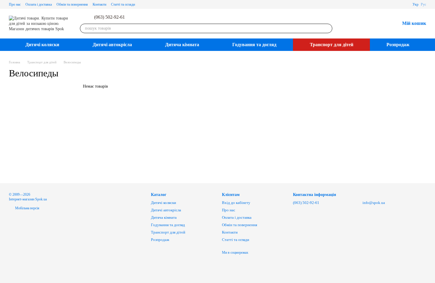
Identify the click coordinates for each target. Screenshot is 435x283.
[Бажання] (379, 23)
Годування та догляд (254, 44)
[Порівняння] (364, 23)
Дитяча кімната (182, 44)
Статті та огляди (123, 4)
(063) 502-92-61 (109, 17)
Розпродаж (398, 44)
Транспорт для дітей (331, 44)
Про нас (15, 4)
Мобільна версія (26, 208)
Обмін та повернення (72, 4)
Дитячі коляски (42, 44)
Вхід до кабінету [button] (236, 202)
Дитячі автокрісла (112, 44)
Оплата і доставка (38, 4)
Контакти (99, 4)
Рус (423, 4)
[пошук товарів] (327, 28)
